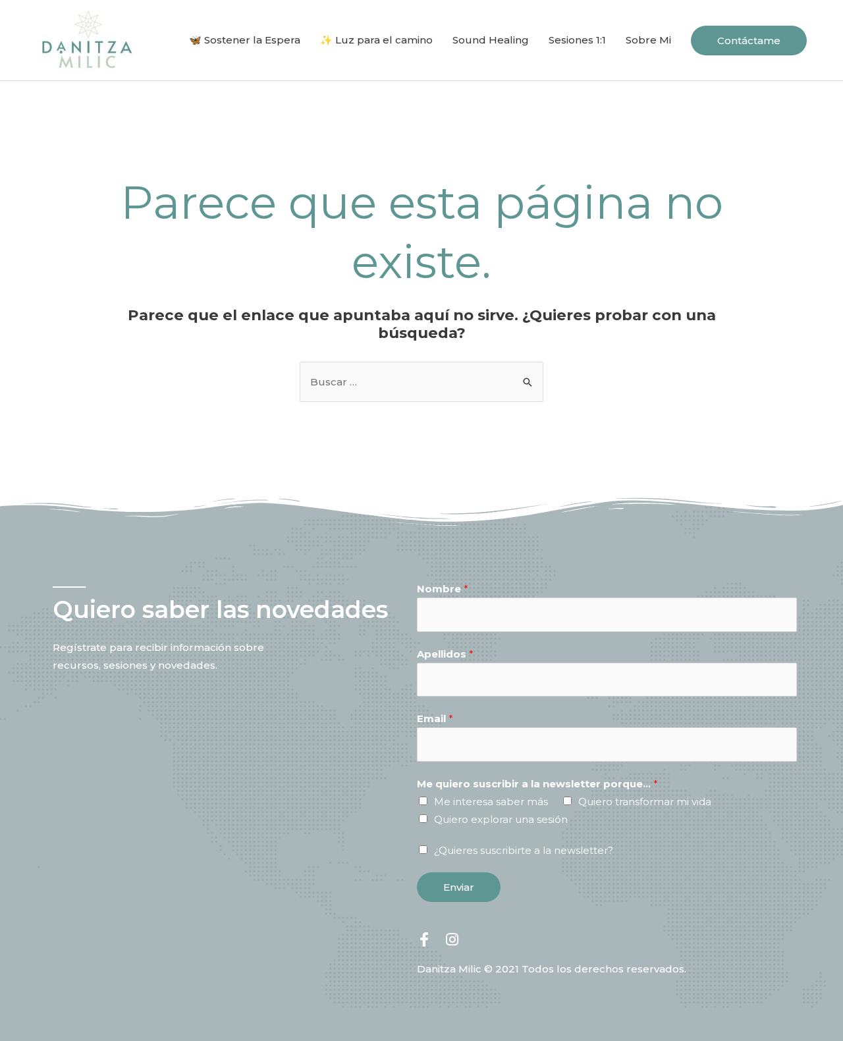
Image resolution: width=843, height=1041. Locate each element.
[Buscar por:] (421, 382)
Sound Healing (490, 40)
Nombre (442, 588)
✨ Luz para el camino (376, 40)
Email (435, 718)
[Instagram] (452, 939)
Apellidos (445, 654)
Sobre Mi (648, 40)
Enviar (458, 887)
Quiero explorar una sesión (501, 819)
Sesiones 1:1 (577, 40)
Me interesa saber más (491, 801)
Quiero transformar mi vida (644, 801)
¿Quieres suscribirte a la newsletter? (523, 850)
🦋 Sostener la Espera (244, 40)
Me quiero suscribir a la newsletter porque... (537, 783)
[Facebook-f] (424, 939)
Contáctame (748, 40)
